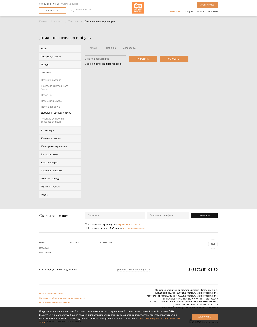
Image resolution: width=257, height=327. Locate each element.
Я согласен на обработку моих (114, 224)
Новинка (111, 48)
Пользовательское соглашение (54, 302)
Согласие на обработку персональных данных (62, 298)
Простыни (46, 95)
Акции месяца (207, 5)
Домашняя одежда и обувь (56, 112)
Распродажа (129, 48)
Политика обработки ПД (51, 293)
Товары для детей (51, 56)
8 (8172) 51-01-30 (49, 3)
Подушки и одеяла (51, 80)
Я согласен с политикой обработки (116, 228)
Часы (44, 48)
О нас (42, 242)
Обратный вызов (69, 4)
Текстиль (73, 21)
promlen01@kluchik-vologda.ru (133, 269)
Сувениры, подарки (51, 170)
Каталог (50, 10)
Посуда (45, 64)
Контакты (213, 11)
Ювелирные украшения (54, 146)
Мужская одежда (50, 186)
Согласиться (205, 317)
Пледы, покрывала (51, 101)
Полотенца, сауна (50, 106)
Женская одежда (50, 178)
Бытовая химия (49, 154)
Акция (93, 48)
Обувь (44, 194)
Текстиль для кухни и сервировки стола (53, 120)
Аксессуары (47, 130)
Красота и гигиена (51, 138)
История (189, 11)
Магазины (175, 11)
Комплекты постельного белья (54, 88)
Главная (43, 21)
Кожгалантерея (49, 162)
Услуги (200, 11)
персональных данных (129, 224)
